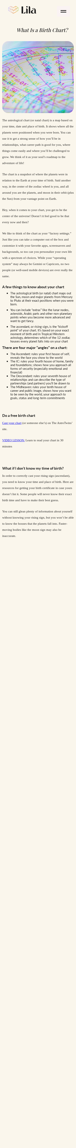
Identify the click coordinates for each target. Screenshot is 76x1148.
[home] (21, 9)
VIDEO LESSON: (13, 440)
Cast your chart (11, 423)
